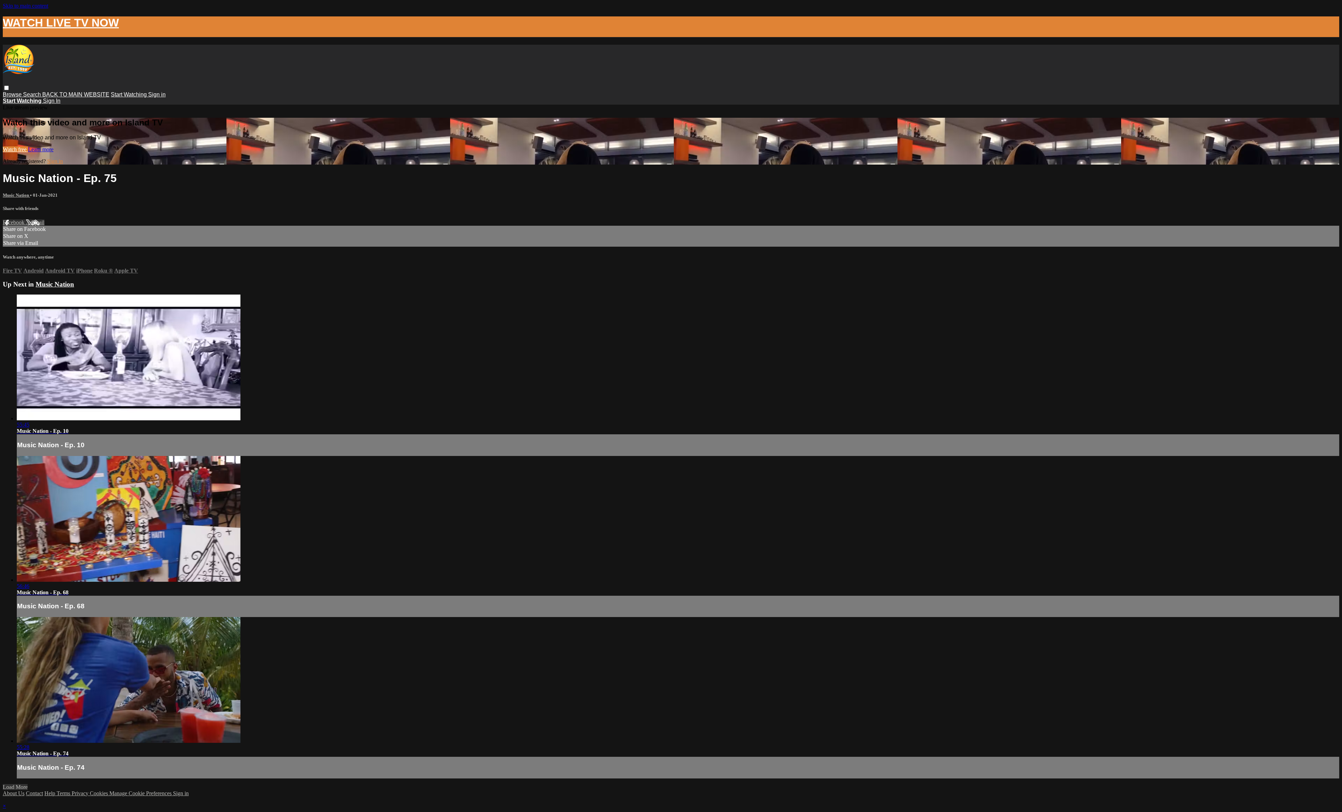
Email (37, 222)
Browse (13, 94)
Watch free (15, 149)
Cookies (99, 793)
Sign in (157, 94)
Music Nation (16, 195)
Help (50, 793)
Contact (34, 793)
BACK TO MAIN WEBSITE (75, 94)
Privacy (81, 793)
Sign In (51, 101)
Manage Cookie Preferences (141, 793)
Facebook (14, 222)
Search (32, 94)
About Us (13, 793)
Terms (64, 793)
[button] (6, 88)
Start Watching (129, 94)
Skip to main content (25, 6)
